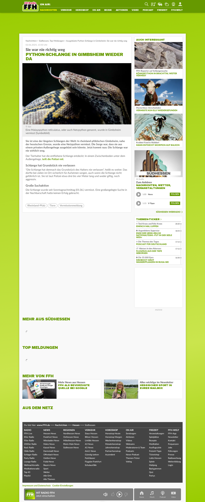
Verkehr (66, 10)
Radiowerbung (174, 458)
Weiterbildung (174, 462)
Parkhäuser (90, 458)
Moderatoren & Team (135, 448)
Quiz (151, 472)
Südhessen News (71, 448)
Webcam (173, 3)
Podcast (148, 10)
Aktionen (122, 10)
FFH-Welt (177, 10)
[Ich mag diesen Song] (113, 494)
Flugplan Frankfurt (93, 462)
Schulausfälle (91, 465)
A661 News (90, 451)
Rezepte (153, 441)
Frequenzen (173, 444)
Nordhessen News (71, 434)
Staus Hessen (91, 434)
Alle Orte (47, 476)
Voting (129, 462)
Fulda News (48, 462)
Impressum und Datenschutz (36, 486)
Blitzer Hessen (91, 437)
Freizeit (162, 10)
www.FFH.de (43, 425)
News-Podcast (132, 455)
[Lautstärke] (105, 494)
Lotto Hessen (155, 458)
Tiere (52, 205)
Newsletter (173, 437)
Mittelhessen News (72, 441)
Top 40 (27, 472)
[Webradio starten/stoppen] (119, 494)
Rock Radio (29, 448)
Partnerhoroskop (113, 451)
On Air (96, 10)
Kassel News (49, 448)
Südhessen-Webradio (168, 212)
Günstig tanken (92, 455)
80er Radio (29, 437)
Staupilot (160, 3)
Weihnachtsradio (31, 465)
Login (170, 465)
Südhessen (44, 41)
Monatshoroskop (113, 444)
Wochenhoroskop (113, 441)
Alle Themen (49, 479)
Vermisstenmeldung (71, 205)
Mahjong (153, 465)
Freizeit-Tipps (155, 451)
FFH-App (172, 434)
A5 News (89, 448)
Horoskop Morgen (113, 437)
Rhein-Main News (71, 444)
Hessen (76, 425)
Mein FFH (180, 3)
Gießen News (49, 458)
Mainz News (49, 444)
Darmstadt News (51, 451)
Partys (152, 476)
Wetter (166, 3)
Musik (108, 10)
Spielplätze (154, 437)
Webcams (130, 444)
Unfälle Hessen (92, 441)
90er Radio (29, 441)
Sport (45, 469)
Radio (27, 430)
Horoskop (82, 10)
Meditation (154, 444)
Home (141, 497)
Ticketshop (154, 455)
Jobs (170, 448)
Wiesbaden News (51, 441)
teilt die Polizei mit (52, 159)
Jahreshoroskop (112, 448)
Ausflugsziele (155, 448)
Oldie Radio (29, 451)
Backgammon (155, 469)
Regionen (69, 430)
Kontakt (171, 441)
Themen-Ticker (148, 219)
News (46, 430)
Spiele (152, 462)
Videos (129, 441)
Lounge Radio (30, 462)
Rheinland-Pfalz (36, 205)
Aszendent (110, 455)
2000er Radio (30, 444)
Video (135, 10)
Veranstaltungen (156, 434)
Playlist (153, 3)
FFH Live (28, 434)
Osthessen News (71, 437)
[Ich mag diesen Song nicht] (125, 494)
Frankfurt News (50, 437)
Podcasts (130, 451)
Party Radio (29, 458)
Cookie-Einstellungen (62, 486)
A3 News (89, 444)
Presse (171, 455)
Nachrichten (48, 10)
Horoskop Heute (112, 434)
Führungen (173, 451)
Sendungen (131, 434)
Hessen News (49, 434)
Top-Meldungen (57, 41)
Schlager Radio (30, 455)
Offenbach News (51, 455)
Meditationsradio (31, 469)
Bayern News (49, 465)
